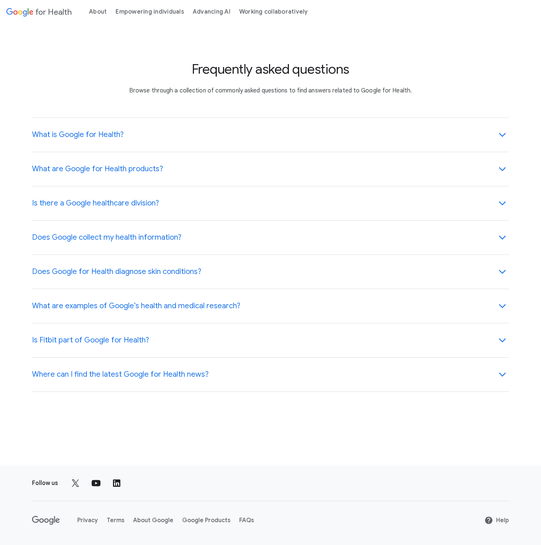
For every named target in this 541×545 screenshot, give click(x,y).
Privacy (87, 520)
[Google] (46, 520)
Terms (115, 520)
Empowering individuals (150, 11)
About (98, 11)
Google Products (206, 520)
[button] (270, 135)
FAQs (246, 520)
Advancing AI (211, 11)
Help (502, 520)
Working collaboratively (273, 11)
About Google (153, 520)
